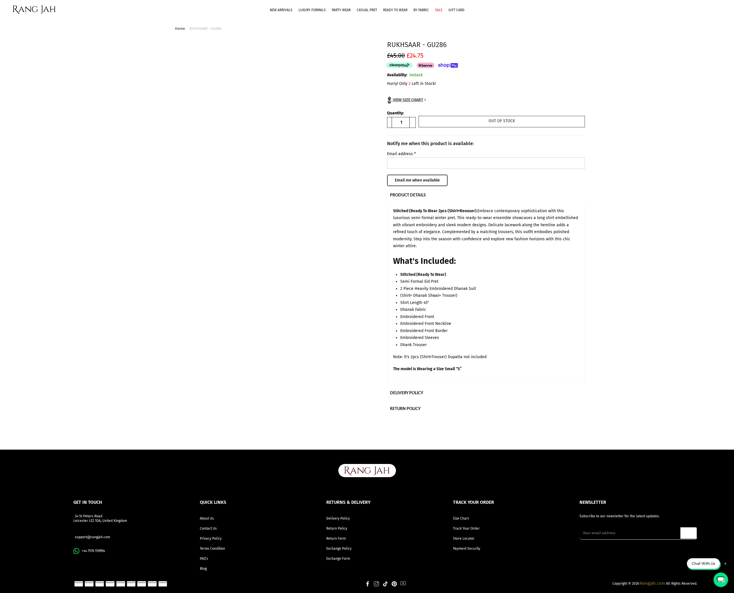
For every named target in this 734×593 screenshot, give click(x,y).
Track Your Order (466, 528)
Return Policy (336, 528)
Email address (401, 153)
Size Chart (461, 518)
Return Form (336, 539)
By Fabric (421, 10)
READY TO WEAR (395, 10)
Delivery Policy (338, 518)
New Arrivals (281, 10)
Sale (438, 10)
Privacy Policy (211, 539)
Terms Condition (212, 549)
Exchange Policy (339, 549)
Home (180, 28)
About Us (207, 518)
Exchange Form (338, 559)
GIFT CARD (456, 10)
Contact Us (208, 528)
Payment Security (466, 549)
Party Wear (341, 10)
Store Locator (464, 539)
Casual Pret (367, 10)
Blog (203, 569)
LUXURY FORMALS (312, 10)
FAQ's (204, 559)
